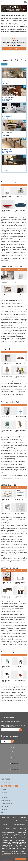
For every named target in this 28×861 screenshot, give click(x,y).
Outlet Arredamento (6, 800)
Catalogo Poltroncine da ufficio (14, 405)
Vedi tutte (4, 64)
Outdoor (5, 824)
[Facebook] (2, 786)
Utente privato (18, 721)
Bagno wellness (5, 817)
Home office (23, 817)
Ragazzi (14, 828)
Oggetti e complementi (21, 821)
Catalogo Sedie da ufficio (14, 655)
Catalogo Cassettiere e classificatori (14, 269)
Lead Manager (4, 812)
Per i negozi (4, 809)
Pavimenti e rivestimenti (19, 824)
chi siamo (3, 789)
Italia (3, 741)
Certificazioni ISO (5, 795)
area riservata (5, 806)
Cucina (14, 817)
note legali (4, 792)
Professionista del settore (8, 721)
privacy (3, 803)
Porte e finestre (5, 828)
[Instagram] (13, 786)
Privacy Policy (6, 854)
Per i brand (4, 798)
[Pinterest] (5, 786)
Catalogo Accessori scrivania (14, 185)
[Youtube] (16, 786)
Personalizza (7, 859)
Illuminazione (4, 821)
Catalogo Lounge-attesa (14, 352)
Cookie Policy (10, 803)
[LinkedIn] (9, 786)
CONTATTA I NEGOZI (14, 48)
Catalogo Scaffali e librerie (14, 487)
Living (11, 821)
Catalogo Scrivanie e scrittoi (14, 570)
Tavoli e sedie (23, 828)
